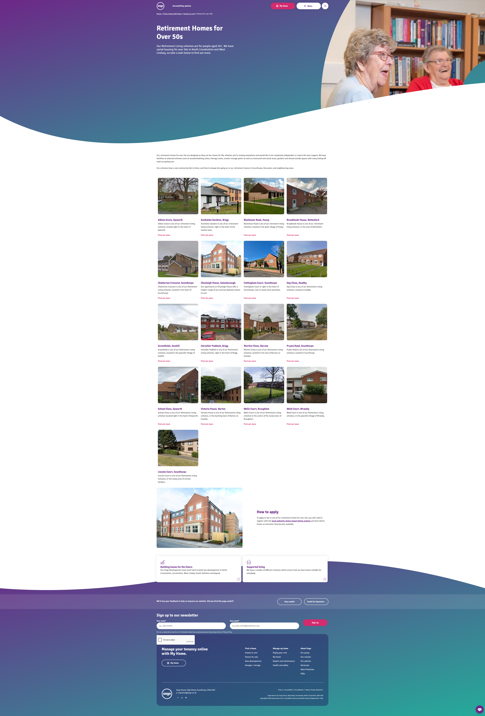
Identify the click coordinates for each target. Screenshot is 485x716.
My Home (277, 657)
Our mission (306, 657)
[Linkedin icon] (182, 697)
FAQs (303, 673)
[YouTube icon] (186, 697)
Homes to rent (189, 14)
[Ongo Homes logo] (160, 6)
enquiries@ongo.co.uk (187, 693)
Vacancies (305, 665)
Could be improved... (316, 601)
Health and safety (280, 665)
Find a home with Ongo (172, 14)
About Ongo (306, 648)
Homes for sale (251, 657)
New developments (253, 661)
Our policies (306, 661)
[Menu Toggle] (305, 5)
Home (159, 14)
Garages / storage (252, 665)
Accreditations (299, 690)
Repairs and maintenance (284, 661)
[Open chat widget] (480, 709)
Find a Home (250, 648)
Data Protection (307, 669)
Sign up (315, 622)
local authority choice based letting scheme (291, 521)
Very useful (289, 601)
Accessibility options (182, 6)
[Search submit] (325, 6)
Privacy (280, 690)
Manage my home (280, 648)
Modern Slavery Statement (314, 690)
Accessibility (289, 690)
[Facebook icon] (178, 697)
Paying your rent (280, 652)
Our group (305, 652)
